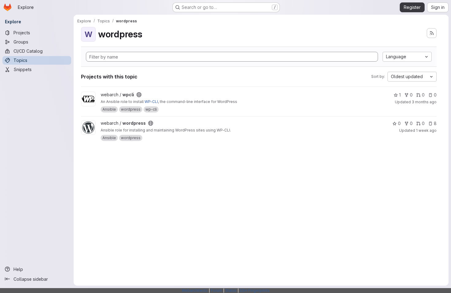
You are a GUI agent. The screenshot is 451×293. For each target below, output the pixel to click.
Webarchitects (195, 290)
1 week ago (426, 130)
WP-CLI (151, 101)
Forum (216, 290)
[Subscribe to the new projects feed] (432, 33)
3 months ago (424, 102)
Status (231, 290)
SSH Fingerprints (255, 290)
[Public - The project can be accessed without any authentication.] (139, 94)
